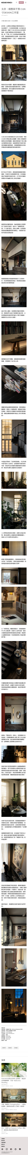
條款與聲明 (3, 1142)
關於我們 (3, 1140)
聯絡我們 (21, 2)
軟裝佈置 (10, 1047)
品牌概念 (3, 1138)
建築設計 (3, 1109)
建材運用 (16, 1047)
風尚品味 (3, 1086)
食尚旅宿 (11, 1086)
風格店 (6, 1133)
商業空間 (4, 1047)
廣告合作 (3, 1144)
